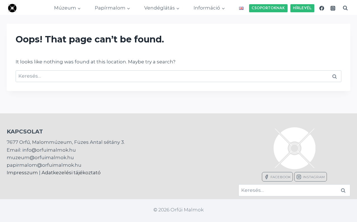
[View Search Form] (345, 8)
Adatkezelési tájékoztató (71, 172)
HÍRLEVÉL (302, 8)
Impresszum (22, 172)
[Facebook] (322, 8)
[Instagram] (332, 8)
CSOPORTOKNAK (268, 8)
